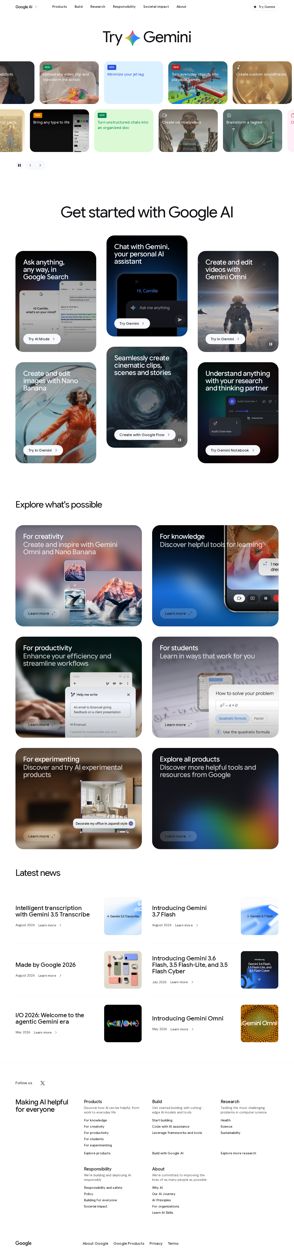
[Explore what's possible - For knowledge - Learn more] (215, 575)
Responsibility (124, 7)
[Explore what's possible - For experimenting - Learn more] (78, 798)
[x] (42, 1083)
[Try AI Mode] (55, 301)
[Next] (40, 165)
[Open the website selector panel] (36, 7)
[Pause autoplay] (19, 165)
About (181, 7)
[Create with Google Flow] (147, 397)
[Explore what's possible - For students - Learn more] (215, 687)
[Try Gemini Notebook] (238, 412)
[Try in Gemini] (238, 301)
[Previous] (30, 165)
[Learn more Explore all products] (215, 798)
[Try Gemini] (147, 285)
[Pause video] (271, 344)
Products (59, 7)
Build (79, 7)
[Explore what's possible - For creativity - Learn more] (78, 575)
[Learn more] (78, 916)
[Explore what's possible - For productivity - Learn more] (78, 687)
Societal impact (156, 7)
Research (97, 7)
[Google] (23, 1243)
